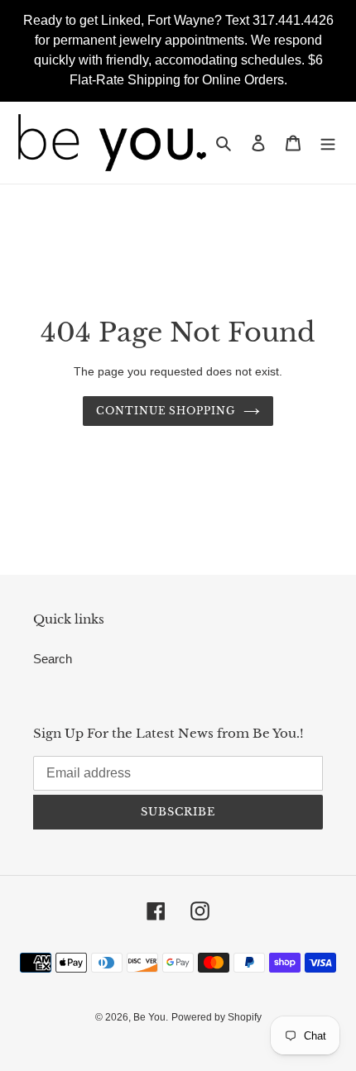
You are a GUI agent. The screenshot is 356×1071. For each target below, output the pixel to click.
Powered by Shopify (216, 1017)
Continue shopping (166, 410)
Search (52, 659)
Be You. (150, 1017)
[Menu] (327, 142)
